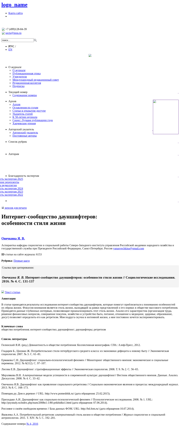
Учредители (19, 76)
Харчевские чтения (24, 123)
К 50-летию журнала (24, 117)
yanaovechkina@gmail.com (128, 248)
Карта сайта (15, 13)
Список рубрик (17, 141)
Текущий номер (17, 92)
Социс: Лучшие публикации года (32, 120)
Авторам (13, 153)
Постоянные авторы (24, 135)
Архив (12, 101)
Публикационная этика (26, 73)
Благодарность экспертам (23, 175)
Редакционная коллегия (26, 82)
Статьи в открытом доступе (29, 110)
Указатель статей (22, 113)
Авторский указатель (21, 129)
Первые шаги (22, 260)
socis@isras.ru (13, 32)
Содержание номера (24, 95)
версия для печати (15, 207)
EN (10, 49)
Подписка (18, 86)
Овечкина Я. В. (13, 238)
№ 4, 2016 (32, 423)
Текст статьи (12, 292)
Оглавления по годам (25, 107)
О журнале (14, 67)
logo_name (14, 4)
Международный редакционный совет (35, 79)
